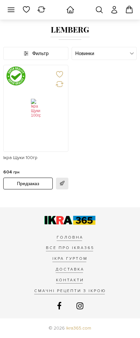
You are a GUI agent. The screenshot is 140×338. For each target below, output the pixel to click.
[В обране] (59, 74)
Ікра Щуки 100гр (20, 157)
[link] (36, 108)
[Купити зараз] (62, 183)
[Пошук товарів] (99, 9)
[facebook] (60, 306)
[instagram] (80, 306)
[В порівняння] (59, 83)
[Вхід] (114, 10)
